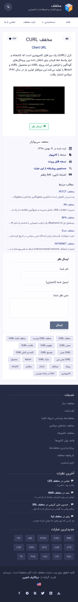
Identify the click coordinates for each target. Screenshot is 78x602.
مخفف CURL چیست (42, 338)
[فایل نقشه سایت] (59, 593)
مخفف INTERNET (40, 246)
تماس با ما (9, 22)
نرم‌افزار (55, 366)
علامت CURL (27, 345)
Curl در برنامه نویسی (45, 373)
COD (18, 547)
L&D (30, 538)
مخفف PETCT (42, 194)
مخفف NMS (55, 493)
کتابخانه (15, 366)
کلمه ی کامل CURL (24, 352)
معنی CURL (65, 345)
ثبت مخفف (29, 22)
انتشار (41, 366)
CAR (56, 538)
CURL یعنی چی (63, 359)
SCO (44, 547)
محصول (14, 359)
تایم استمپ (67, 463)
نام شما (64, 269)
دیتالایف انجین (30, 577)
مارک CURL (44, 359)
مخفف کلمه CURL (17, 338)
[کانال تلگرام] (27, 593)
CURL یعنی (65, 352)
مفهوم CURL (46, 345)
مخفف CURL (64, 338)
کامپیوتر (53, 155)
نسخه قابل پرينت (57, 162)
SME (69, 538)
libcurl (28, 359)
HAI (45, 557)
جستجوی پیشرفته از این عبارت (50, 169)
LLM (57, 547)
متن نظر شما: (60, 295)
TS (21, 557)
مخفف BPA (41, 220)
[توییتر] (43, 593)
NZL (69, 557)
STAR (43, 538)
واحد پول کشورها (64, 440)
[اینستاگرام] (35, 593)
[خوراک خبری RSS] (51, 593)
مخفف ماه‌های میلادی (61, 426)
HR (18, 538)
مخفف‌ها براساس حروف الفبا (58, 418)
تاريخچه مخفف (65, 455)
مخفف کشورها (66, 433)
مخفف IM (42, 207)
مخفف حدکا (41, 233)
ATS (69, 547)
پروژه (68, 366)
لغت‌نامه (69, 411)
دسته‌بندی (50, 22)
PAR (33, 557)
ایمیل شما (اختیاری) (57, 282)
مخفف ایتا (56, 517)
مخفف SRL (38, 505)
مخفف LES (54, 481)
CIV (57, 557)
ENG (31, 547)
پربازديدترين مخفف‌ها (61, 448)
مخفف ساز (68, 403)
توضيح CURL (47, 352)
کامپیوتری (66, 373)
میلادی (29, 366)
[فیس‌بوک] (19, 593)
